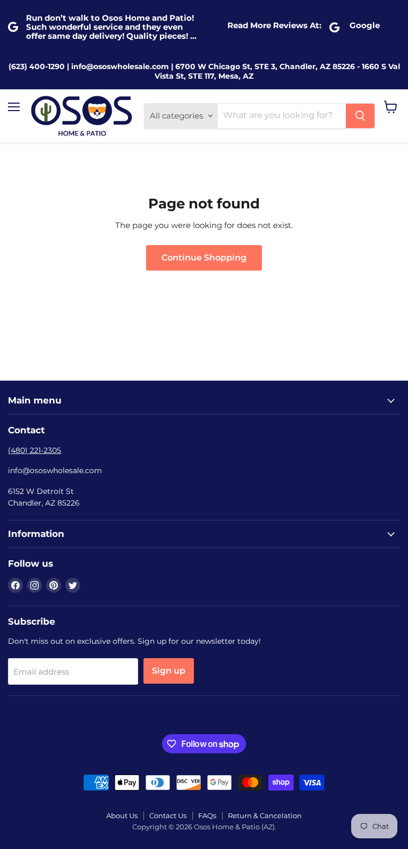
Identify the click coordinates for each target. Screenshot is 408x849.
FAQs (207, 815)
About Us (122, 815)
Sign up (168, 671)
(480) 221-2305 (34, 450)
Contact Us (167, 815)
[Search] (360, 116)
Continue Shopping (204, 258)
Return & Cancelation (265, 815)
